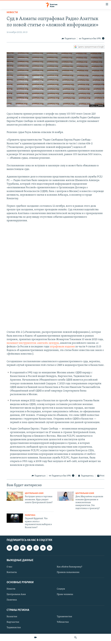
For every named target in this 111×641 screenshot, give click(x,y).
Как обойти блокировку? (69, 567)
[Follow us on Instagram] (16, 548)
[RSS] (49, 548)
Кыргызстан (13, 622)
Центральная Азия (34, 493)
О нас (9, 567)
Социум (61, 589)
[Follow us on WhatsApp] (36, 548)
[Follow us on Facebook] (23, 548)
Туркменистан (64, 616)
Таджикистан (14, 627)
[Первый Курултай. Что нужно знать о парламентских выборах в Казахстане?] (15, 518)
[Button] (68, 39)
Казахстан (12, 616)
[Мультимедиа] (35, 637)
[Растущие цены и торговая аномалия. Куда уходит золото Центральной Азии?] (15, 496)
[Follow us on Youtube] (9, 548)
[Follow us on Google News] (43, 548)
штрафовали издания (62, 346)
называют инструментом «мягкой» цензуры (33, 343)
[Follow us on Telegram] (29, 548)
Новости (12, 12)
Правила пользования (68, 572)
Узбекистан (63, 622)
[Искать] (75, 637)
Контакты (12, 572)
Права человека (65, 594)
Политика (30, 515)
